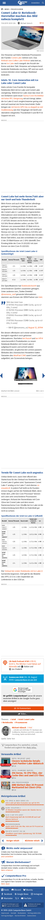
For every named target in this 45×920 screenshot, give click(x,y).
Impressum (5, 913)
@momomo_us (7, 294)
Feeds (6, 890)
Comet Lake (16, 58)
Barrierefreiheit (20, 916)
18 (15, 766)
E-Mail (30, 727)
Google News (22, 894)
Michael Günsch (19, 727)
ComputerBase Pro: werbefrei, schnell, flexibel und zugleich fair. (21, 746)
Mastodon (8, 898)
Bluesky (29, 890)
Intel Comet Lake (26, 719)
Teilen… (23, 714)
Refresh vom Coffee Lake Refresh (15, 61)
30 (15, 790)
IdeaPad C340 (19, 355)
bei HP (38, 338)
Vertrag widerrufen (34, 913)
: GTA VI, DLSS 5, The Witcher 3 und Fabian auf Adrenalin (25, 664)
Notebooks (8, 722)
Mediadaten (22, 913)
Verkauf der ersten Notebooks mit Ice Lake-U (24, 571)
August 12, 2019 (34, 327)
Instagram (38, 894)
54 (15, 778)
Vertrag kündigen (7, 916)
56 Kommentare (23, 708)
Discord (17, 890)
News (7, 9)
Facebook (8, 894)
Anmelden (35, 3)
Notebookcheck (28, 286)
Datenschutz (31, 916)
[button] (43, 3)
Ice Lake (10, 63)
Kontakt (13, 913)
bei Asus (26, 338)
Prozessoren (17, 9)
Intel (40, 297)
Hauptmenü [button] (4, 3)
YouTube (27, 898)
